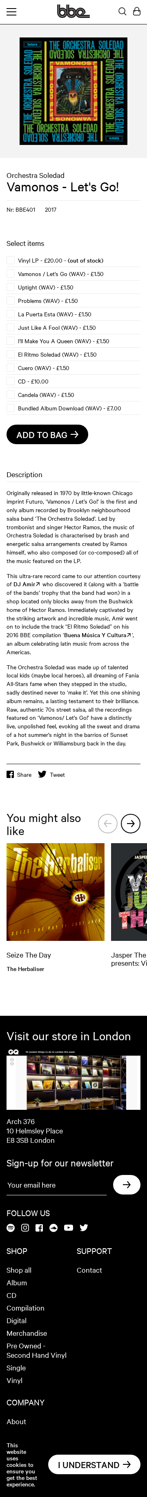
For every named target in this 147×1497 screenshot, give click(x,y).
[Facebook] (39, 1228)
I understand (89, 1464)
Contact (89, 1269)
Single (16, 1367)
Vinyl (14, 1380)
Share (24, 774)
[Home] (73, 15)
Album (17, 1282)
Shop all (19, 1269)
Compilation (26, 1307)
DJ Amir (24, 584)
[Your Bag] (136, 12)
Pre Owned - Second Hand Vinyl (37, 1350)
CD (11, 1295)
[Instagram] (25, 1228)
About (16, 1421)
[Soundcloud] (53, 1228)
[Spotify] (11, 1228)
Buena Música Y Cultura (95, 635)
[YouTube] (68, 1228)
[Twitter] (84, 1228)
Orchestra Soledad (36, 175)
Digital (17, 1320)
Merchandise (27, 1332)
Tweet (57, 774)
